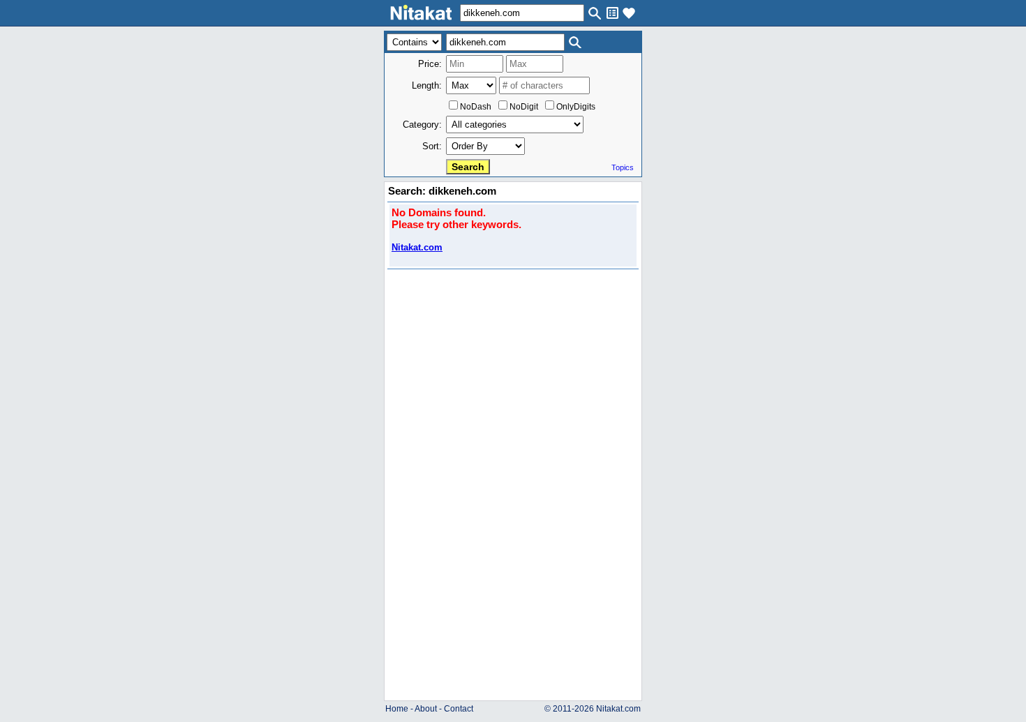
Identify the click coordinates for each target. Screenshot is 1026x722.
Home (396, 709)
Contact (458, 709)
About (426, 709)
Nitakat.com (417, 247)
